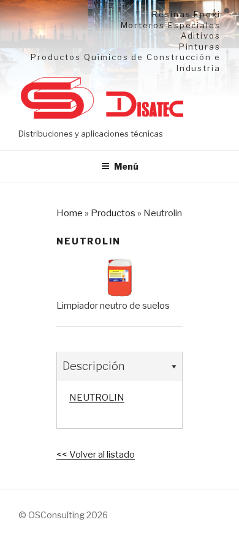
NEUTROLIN (96, 397)
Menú (126, 166)
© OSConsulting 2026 (63, 515)
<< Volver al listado (95, 454)
